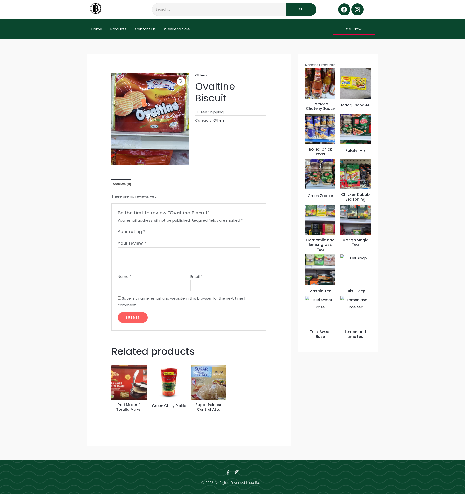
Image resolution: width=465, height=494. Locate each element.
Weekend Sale (177, 28)
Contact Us (145, 28)
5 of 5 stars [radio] (171, 231)
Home (96, 28)
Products (118, 28)
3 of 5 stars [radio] (160, 231)
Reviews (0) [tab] (121, 184)
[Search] (301, 9)
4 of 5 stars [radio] (165, 231)
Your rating (131, 231)
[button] (181, 81)
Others (201, 75)
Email (196, 276)
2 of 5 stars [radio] (155, 231)
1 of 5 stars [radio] (149, 231)
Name (124, 276)
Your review (132, 243)
